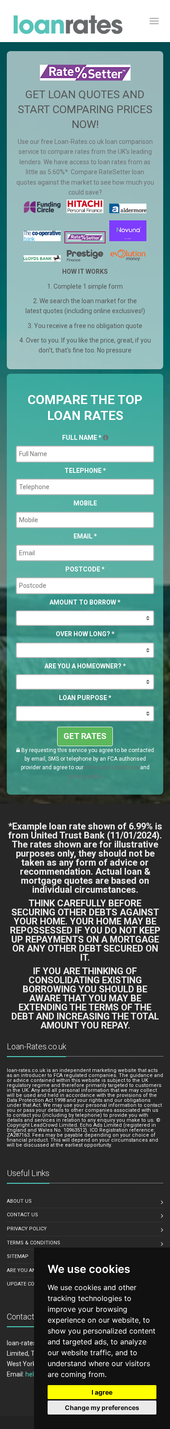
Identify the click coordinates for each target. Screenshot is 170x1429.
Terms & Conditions (33, 1243)
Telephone (85, 470)
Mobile (85, 503)
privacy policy (85, 776)
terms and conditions (112, 767)
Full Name (82, 437)
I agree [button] (102, 1392)
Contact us (22, 1215)
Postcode (85, 569)
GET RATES (85, 736)
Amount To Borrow (85, 602)
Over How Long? (85, 634)
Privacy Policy (27, 1229)
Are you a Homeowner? (85, 666)
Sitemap (18, 1256)
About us (19, 1201)
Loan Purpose (85, 697)
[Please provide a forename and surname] (105, 437)
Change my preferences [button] (102, 1407)
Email (85, 536)
